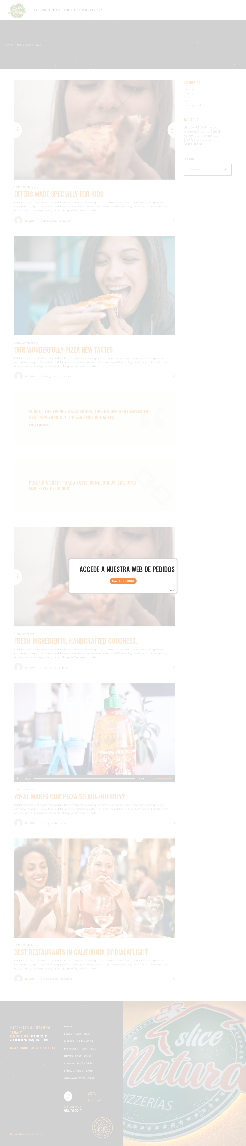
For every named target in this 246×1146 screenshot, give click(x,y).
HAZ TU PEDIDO (123, 581)
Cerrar (172, 590)
